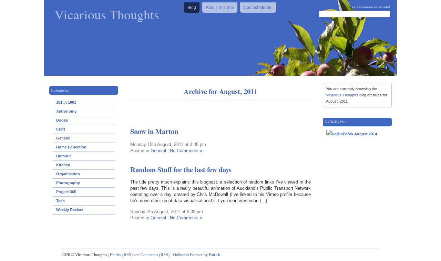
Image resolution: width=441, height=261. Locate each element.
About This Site (220, 7)
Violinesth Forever (187, 254)
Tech (60, 201)
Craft (60, 129)
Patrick (214, 254)
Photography (68, 183)
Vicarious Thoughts (106, 14)
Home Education (71, 147)
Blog (191, 7)
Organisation (68, 174)
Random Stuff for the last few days (181, 169)
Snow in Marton (154, 131)
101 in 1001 (66, 102)
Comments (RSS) (155, 254)
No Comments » (186, 150)
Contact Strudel (258, 7)
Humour (63, 156)
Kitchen (63, 165)
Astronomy (66, 111)
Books (62, 120)
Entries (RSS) (121, 254)
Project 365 (66, 192)
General (63, 138)
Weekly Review (69, 210)
